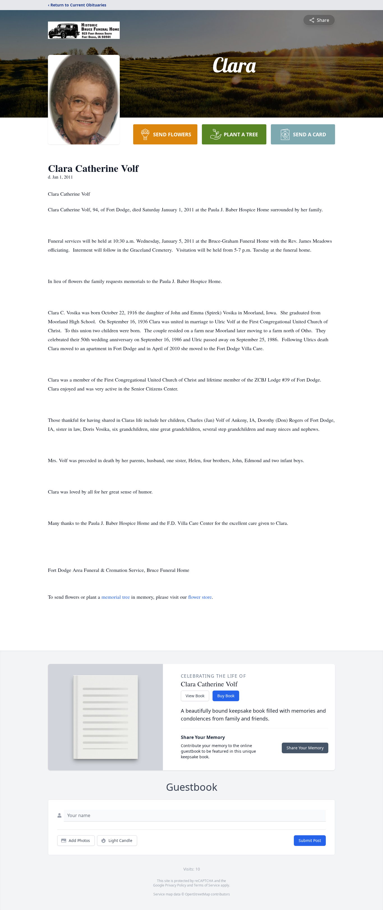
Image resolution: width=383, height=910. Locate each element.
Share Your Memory (305, 747)
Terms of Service (207, 885)
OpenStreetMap (197, 894)
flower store (200, 596)
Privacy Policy (175, 885)
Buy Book (225, 695)
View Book (195, 695)
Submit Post (310, 840)
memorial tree (115, 596)
